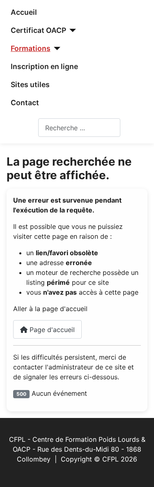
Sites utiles (30, 84)
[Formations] (56, 48)
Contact (25, 102)
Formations (31, 48)
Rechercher (20, 128)
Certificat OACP (38, 30)
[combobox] (79, 127)
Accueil (24, 12)
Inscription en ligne (44, 66)
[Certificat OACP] (71, 30)
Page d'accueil (51, 329)
